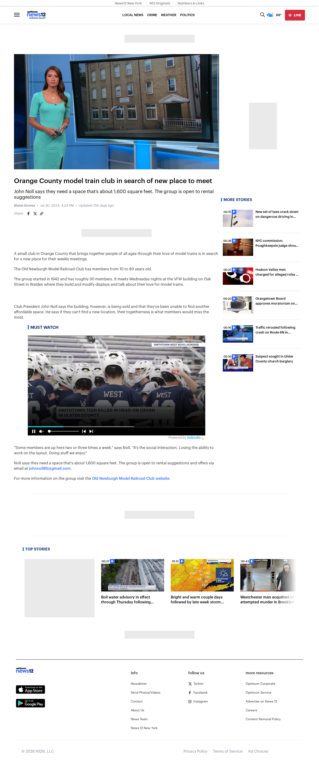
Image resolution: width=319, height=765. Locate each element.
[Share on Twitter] (35, 214)
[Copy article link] (41, 214)
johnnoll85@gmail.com (50, 468)
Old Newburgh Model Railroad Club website (130, 478)
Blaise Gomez (24, 205)
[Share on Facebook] (28, 214)
